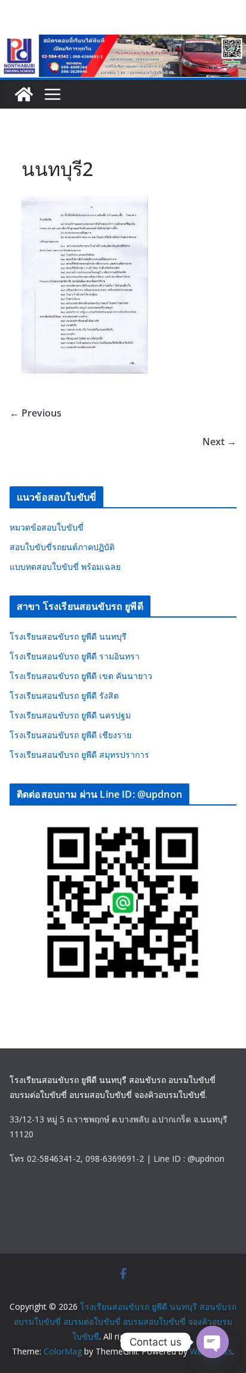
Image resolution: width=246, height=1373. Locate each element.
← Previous (35, 412)
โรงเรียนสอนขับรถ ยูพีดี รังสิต (64, 695)
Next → (219, 441)
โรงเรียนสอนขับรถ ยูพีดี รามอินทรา (75, 656)
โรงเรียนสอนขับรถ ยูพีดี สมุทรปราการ (79, 754)
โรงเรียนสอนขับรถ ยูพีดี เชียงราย (70, 735)
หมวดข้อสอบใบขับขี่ (47, 527)
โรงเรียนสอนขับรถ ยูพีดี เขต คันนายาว (81, 675)
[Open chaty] (212, 1342)
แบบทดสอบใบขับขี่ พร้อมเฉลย (65, 566)
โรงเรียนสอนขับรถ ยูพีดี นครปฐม (70, 715)
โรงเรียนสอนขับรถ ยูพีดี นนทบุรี (68, 636)
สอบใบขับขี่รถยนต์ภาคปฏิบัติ (62, 547)
